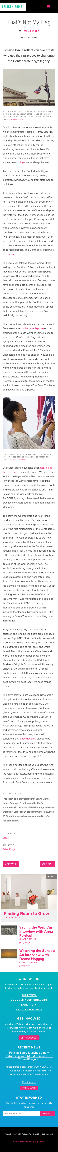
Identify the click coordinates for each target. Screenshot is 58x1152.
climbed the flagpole (32, 328)
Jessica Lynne (31, 31)
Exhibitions (29, 1004)
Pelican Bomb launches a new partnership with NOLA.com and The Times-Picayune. (29, 1056)
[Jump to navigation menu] (48, 7)
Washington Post (15, 120)
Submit (47, 1113)
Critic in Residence (29, 1009)
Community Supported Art (29, 1000)
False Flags (9, 849)
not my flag (9, 254)
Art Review (29, 995)
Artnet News (19, 460)
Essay (6, 837)
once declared (28, 738)
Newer (11, 864)
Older (46, 864)
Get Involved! (29, 1037)
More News (29, 1088)
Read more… (29, 1082)
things (21, 162)
